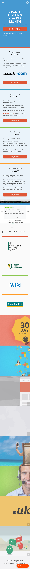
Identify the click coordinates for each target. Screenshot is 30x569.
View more (15, 330)
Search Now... (15, 82)
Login (27, 2)
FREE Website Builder (8, 113)
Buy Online (15, 120)
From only (15, 25)
